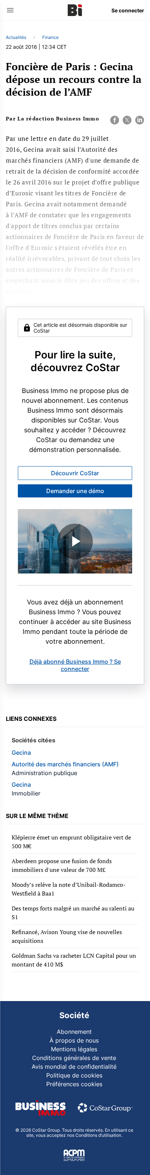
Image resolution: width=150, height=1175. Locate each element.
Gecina (21, 752)
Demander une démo (75, 491)
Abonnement (74, 1031)
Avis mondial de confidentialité (74, 1066)
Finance (50, 37)
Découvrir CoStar (75, 473)
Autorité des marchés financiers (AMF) (65, 764)
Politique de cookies (74, 1075)
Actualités (16, 37)
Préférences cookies (74, 1084)
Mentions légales (74, 1049)
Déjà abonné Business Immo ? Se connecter (75, 665)
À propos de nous (74, 1040)
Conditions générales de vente (74, 1057)
